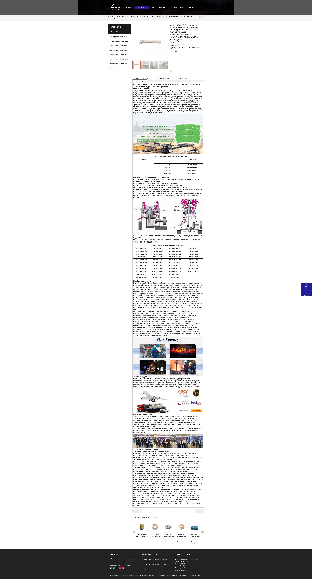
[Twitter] (117, 568)
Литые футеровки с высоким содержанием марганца (120, 37)
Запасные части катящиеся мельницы (120, 68)
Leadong (190, 575)
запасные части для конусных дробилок (120, 45)
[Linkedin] (114, 568)
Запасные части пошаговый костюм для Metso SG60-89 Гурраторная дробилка (141, 538)
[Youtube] (120, 568)
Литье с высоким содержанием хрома (120, 41)
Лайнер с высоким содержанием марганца (155, 559)
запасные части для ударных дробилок (120, 54)
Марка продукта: (161, 78)
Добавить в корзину (178, 65)
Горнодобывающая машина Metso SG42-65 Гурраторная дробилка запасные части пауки (181, 538)
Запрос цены (180, 61)
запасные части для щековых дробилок (120, 50)
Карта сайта (196, 575)
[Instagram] (123, 568)
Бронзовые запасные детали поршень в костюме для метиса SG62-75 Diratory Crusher (155, 538)
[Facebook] (111, 568)
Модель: (136, 78)
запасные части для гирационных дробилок (120, 63)
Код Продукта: (183, 78)
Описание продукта (139, 81)
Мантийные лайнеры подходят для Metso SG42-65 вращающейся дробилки (194, 538)
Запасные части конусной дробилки (155, 569)
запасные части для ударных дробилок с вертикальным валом (120, 59)
